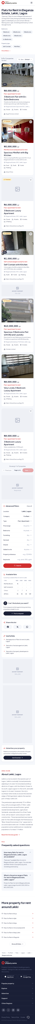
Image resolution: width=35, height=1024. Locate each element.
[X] (8, 1010)
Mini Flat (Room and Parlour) (12, 583)
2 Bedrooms (16, 32)
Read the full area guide (10, 835)
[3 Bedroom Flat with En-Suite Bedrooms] (17, 90)
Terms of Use (15, 1017)
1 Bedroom (6, 32)
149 (30, 594)
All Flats (6, 594)
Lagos (23, 953)
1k (17, 583)
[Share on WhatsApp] (27, 627)
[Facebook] (3, 1010)
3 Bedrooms (27, 32)
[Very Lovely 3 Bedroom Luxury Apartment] (17, 380)
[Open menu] (31, 3)
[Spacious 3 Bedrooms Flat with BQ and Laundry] (17, 325)
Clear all (29, 506)
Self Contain (7, 46)
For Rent (10, 953)
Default (25, 59)
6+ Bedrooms (7, 39)
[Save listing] (30, 66)
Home (4, 953)
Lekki (29, 953)
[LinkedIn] (13, 1010)
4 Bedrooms (6, 35)
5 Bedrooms (17, 35)
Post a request (19, 613)
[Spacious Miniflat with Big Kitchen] (17, 147)
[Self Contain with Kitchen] (17, 256)
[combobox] (22, 511)
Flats (17, 953)
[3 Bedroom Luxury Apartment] (17, 203)
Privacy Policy (6, 1017)
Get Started (16, 758)
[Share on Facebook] (8, 627)
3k (22, 594)
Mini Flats (17, 46)
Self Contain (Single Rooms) (12, 587)
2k (17, 594)
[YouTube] (18, 1010)
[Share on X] (17, 627)
